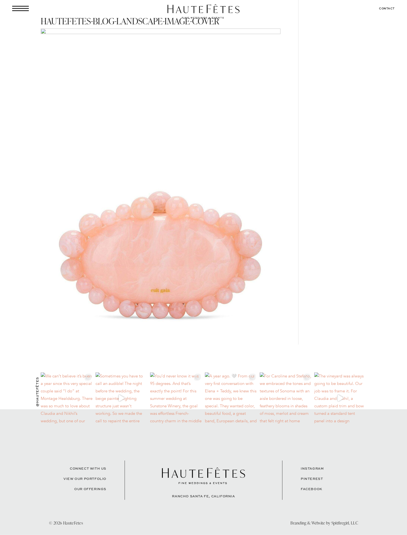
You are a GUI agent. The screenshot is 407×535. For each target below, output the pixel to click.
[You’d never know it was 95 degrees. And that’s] (176, 398)
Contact (387, 8)
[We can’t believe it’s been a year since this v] (67, 398)
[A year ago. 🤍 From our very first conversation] (231, 398)
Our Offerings (90, 489)
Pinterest (312, 478)
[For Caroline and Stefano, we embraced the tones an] (286, 398)
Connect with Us (88, 468)
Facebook (311, 489)
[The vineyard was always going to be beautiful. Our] (340, 398)
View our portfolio (84, 478)
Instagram (312, 468)
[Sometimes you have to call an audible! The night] (122, 398)
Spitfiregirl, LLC (344, 523)
